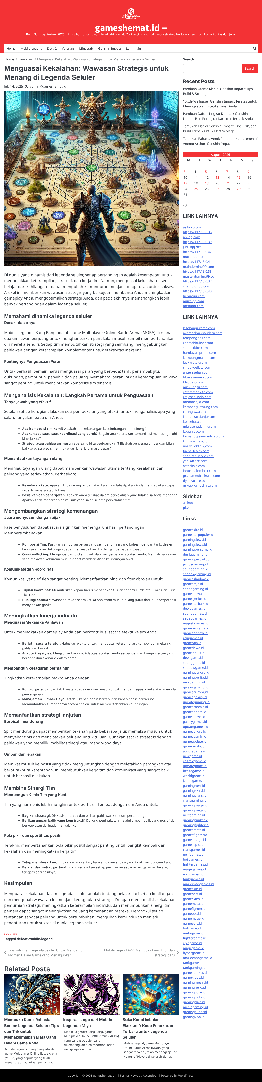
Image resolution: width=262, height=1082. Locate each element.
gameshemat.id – (131, 27)
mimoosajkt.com (196, 402)
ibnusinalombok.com (199, 470)
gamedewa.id (193, 648)
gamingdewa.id (195, 544)
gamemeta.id (193, 903)
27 (217, 189)
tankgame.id (192, 962)
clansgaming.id (195, 800)
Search (188, 59)
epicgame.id (192, 943)
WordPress (185, 1075)
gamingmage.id (195, 805)
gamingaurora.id (196, 672)
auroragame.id (194, 751)
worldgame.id (193, 775)
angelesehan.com (196, 372)
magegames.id (194, 869)
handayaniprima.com (199, 352)
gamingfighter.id (196, 825)
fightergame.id (194, 938)
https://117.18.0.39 (197, 242)
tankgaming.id (194, 967)
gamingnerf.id (194, 785)
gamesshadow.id (196, 579)
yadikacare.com (195, 461)
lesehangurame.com (199, 328)
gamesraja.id (193, 584)
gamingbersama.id (197, 549)
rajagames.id (193, 638)
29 (239, 189)
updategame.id (195, 766)
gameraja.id (192, 643)
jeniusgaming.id (195, 564)
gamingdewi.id (194, 539)
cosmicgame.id (194, 761)
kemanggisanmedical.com (203, 436)
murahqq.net (193, 256)
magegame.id (193, 948)
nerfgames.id (193, 854)
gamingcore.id (194, 992)
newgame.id (192, 756)
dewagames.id (194, 608)
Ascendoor (150, 1075)
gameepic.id (192, 923)
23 (249, 183)
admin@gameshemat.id (47, 86)
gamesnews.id (194, 716)
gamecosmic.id (194, 736)
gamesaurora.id (195, 692)
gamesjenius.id (194, 598)
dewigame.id (193, 657)
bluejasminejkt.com (198, 377)
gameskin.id (192, 889)
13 (217, 177)
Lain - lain (10, 934)
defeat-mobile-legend (35, 939)
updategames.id (195, 726)
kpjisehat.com (194, 421)
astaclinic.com (194, 466)
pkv (186, 507)
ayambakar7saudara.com (202, 333)
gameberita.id (194, 746)
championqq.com (196, 286)
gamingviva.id (193, 1017)
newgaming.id (194, 682)
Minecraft (86, 48)
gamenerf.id (192, 894)
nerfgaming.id (194, 815)
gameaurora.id (194, 731)
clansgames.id (194, 849)
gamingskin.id (194, 790)
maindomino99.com (198, 266)
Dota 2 (52, 48)
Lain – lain (133, 48)
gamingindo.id (194, 997)
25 (196, 189)
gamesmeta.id (194, 830)
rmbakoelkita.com (197, 367)
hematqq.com (194, 296)
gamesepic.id (193, 844)
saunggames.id (195, 613)
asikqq (188, 502)
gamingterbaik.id (196, 559)
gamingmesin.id (195, 982)
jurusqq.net (192, 247)
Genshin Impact (109, 48)
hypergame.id (193, 953)
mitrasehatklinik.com (199, 426)
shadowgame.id (195, 667)
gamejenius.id (194, 652)
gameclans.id (193, 898)
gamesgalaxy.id (195, 697)
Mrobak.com (193, 382)
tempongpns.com (197, 338)
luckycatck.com (195, 362)
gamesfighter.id (195, 835)
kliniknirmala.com (197, 441)
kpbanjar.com (193, 431)
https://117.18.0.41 (197, 261)
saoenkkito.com (195, 347)
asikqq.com (192, 227)
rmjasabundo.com (197, 397)
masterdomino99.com (200, 276)
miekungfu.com (195, 387)
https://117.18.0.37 (197, 281)
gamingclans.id (195, 795)
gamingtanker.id (195, 820)
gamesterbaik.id (195, 603)
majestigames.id (195, 623)
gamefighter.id (194, 908)
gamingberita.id (195, 677)
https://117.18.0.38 (197, 271)
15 (239, 177)
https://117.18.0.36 (197, 232)
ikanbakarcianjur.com (199, 416)
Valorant (68, 48)
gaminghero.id (194, 987)
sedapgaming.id (195, 589)
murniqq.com (193, 301)
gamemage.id (193, 918)
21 (228, 183)
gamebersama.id (196, 628)
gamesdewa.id (194, 593)
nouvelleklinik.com (197, 446)
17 (185, 183)
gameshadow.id (195, 633)
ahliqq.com (191, 237)
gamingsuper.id (195, 1012)
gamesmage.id (194, 839)
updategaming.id (196, 702)
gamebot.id (192, 913)
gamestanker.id (195, 972)
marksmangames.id (198, 884)
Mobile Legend (31, 48)
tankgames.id (193, 879)
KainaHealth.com (196, 451)
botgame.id (192, 928)
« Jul (186, 205)
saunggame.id (194, 662)
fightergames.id (195, 864)
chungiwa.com (194, 411)
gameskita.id (193, 529)
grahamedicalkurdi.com (201, 475)
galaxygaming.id (195, 687)
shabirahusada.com (198, 456)
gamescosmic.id (195, 707)
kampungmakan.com (199, 357)
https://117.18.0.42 (197, 251)
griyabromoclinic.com (200, 485)
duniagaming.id (195, 554)
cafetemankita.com (198, 392)
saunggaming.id (195, 569)
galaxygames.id (195, 721)
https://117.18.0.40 (197, 291)
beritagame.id (194, 771)
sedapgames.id (195, 618)
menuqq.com (193, 306)
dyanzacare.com (195, 480)
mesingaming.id (195, 1007)
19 (207, 183)
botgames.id (192, 859)
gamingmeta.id (195, 810)
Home (11, 48)
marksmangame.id (197, 958)
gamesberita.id (194, 712)
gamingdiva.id (194, 1002)
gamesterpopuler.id (198, 534)
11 (196, 177)
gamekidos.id (193, 977)
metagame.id (193, 933)
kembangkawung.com (200, 406)
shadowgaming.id (197, 574)
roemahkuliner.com (198, 343)
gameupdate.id (195, 741)
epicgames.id (193, 874)
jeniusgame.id (194, 780)
